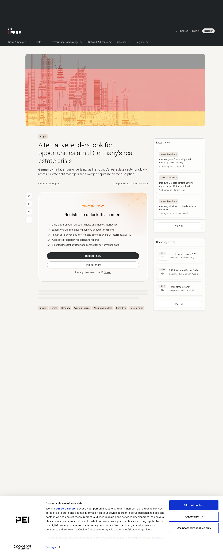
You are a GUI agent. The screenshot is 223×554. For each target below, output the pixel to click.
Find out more (93, 265)
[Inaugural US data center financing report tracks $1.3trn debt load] (179, 183)
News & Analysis (17, 42)
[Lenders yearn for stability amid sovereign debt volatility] (179, 159)
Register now (93, 255)
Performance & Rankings (65, 42)
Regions (140, 42)
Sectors (121, 42)
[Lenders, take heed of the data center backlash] (179, 206)
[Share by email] (29, 212)
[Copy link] (29, 220)
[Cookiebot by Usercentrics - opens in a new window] (22, 547)
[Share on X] (29, 204)
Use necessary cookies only (194, 527)
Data (38, 42)
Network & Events (98, 42)
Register (208, 31)
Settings (51, 547)
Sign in (195, 30)
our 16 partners (66, 508)
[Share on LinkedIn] (29, 196)
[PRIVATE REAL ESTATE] (14, 31)
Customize (192, 516)
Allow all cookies (193, 505)
